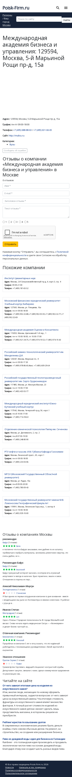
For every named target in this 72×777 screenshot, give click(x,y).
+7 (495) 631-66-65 (43, 130)
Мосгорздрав (8, 613)
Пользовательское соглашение (21, 773)
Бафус (5, 542)
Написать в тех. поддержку (32, 767)
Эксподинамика (10, 589)
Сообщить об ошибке (15, 150)
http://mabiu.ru (16, 135)
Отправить (10, 244)
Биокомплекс (8, 637)
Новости (9, 767)
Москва (6, 25)
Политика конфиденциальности (21, 770)
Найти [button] (66, 20)
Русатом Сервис (9, 660)
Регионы (7, 15)
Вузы (12, 144)
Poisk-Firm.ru (16, 8)
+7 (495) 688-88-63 (22, 130)
